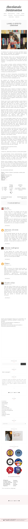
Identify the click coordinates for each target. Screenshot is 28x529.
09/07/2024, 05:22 (7, 209)
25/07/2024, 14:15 (7, 265)
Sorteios (4, 415)
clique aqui (13, 488)
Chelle (6, 208)
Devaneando (4, 403)
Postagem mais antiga (22, 197)
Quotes (3, 411)
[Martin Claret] (18, 473)
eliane (7, 263)
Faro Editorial (6, 483)
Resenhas (4, 412)
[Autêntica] (10, 465)
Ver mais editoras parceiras (14, 476)
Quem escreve (11, 13)
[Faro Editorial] (10, 456)
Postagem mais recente (6, 197)
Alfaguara (5, 480)
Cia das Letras (6, 481)
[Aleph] (18, 465)
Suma (14, 483)
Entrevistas (4, 406)
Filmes (22, 13)
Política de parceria (19, 15)
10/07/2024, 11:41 (7, 231)
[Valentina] (10, 473)
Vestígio (15, 484)
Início (5, 13)
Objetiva (5, 485)
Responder (7, 225)
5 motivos (4, 401)
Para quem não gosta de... (7, 410)
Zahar (14, 485)
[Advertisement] (14, 343)
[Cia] (18, 456)
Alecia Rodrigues (11, 248)
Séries (5, 15)
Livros (18, 13)
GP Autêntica (6, 484)
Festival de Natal (5, 407)
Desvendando (5, 402)
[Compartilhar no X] (10, 192)
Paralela (15, 480)
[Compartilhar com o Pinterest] (11, 193)
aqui (7, 179)
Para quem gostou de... (7, 409)
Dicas (3, 405)
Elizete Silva (9, 283)
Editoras (10, 15)
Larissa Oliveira (11, 230)
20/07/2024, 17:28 (7, 249)
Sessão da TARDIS (6, 414)
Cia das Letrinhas (7, 482)
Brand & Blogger (10, 520)
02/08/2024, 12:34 (7, 284)
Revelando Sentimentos (14, 8)
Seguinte (15, 481)
